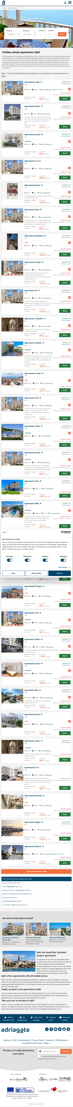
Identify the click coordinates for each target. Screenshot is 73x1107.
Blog (46, 1043)
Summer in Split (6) (12, 901)
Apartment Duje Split (33, 938)
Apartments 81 (30, 290)
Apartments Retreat (33, 796)
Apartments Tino (31, 481)
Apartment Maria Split (57, 938)
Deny (13, 573)
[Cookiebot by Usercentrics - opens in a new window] (62, 532)
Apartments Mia (31, 690)
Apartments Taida (32, 426)
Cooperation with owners (32, 1043)
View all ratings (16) (66, 427)
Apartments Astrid (32, 135)
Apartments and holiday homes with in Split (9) (17, 894)
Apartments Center (32, 262)
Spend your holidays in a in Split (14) (16, 890)
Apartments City (31, 398)
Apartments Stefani (32, 343)
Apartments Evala (32, 664)
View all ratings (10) (66, 108)
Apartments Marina (32, 846)
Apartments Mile (31, 503)
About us (7, 1040)
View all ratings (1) (66, 399)
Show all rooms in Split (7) (9, 897)
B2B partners (61, 1040)
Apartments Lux (31, 161)
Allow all (59, 573)
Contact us (50, 1040)
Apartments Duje (31, 210)
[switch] (27, 560)
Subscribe (66, 1051)
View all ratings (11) (66, 136)
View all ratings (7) (66, 187)
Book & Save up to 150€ (8, 1018)
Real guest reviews (66, 1018)
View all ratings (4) (66, 344)
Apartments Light (32, 82)
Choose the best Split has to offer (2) (14, 905)
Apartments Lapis (32, 741)
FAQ (14, 1040)
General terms (24, 1040)
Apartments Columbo (33, 319)
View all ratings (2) (66, 264)
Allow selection (36, 573)
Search (62, 34)
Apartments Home (32, 185)
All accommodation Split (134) (11, 883)
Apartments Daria (32, 714)
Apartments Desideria (33, 236)
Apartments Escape (32, 586)
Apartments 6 (30, 767)
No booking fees (22, 1018)
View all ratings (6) (66, 83)
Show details (62, 567)
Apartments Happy (32, 822)
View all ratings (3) (66, 237)
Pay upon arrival (52, 1018)
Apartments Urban (32, 453)
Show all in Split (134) (12, 886)
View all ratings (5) (66, 505)
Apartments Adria (32, 639)
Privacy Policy (38, 1040)
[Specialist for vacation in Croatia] (15, 1030)
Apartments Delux (32, 106)
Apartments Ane (31, 613)
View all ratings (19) (66, 292)
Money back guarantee (37, 1018)
